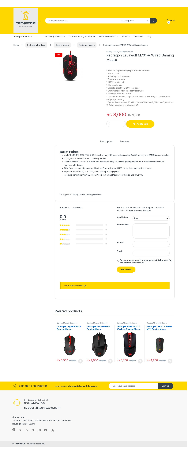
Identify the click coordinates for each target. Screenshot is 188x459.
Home (16, 45)
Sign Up (165, 386)
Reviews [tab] (124, 141)
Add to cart (142, 124)
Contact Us (139, 36)
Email (120, 251)
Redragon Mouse (87, 45)
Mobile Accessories (107, 36)
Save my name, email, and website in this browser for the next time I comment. (146, 261)
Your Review (122, 224)
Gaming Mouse (62, 45)
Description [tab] (106, 141)
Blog (149, 36)
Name (120, 242)
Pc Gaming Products (53, 36)
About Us (126, 36)
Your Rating (122, 217)
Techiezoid (20, 444)
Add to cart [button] (80, 361)
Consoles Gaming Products (80, 36)
